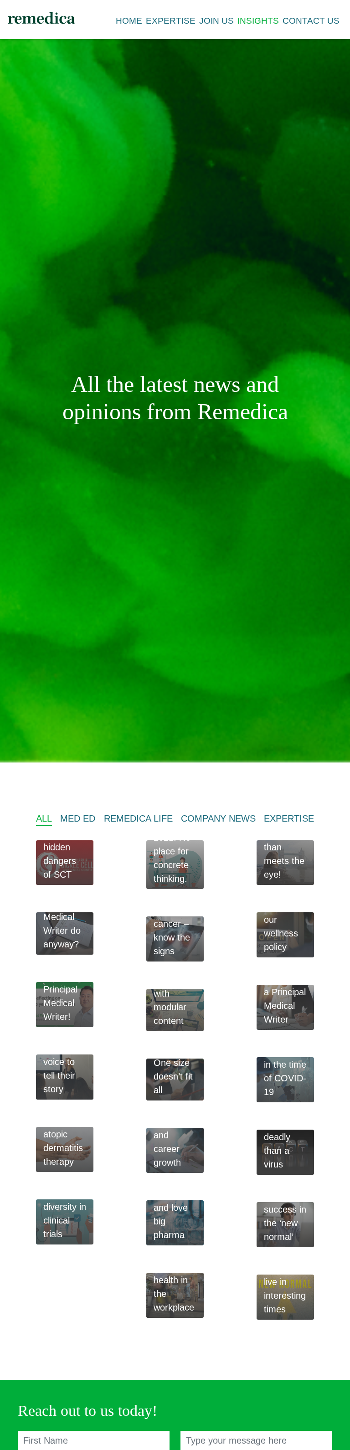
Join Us (216, 21)
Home (129, 21)
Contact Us (311, 21)
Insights (258, 21)
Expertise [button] (171, 21)
